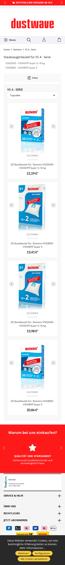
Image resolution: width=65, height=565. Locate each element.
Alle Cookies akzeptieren (33, 558)
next (60, 2)
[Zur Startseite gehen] (32, 23)
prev (5, 2)
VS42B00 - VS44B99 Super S (21, 67)
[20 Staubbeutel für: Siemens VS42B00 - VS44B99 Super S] (32, 207)
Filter (35, 77)
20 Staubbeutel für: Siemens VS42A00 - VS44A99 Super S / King (33, 166)
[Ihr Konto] (44, 40)
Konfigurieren (42, 553)
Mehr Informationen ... (33, 548)
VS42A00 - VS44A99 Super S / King (25, 63)
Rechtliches (12, 513)
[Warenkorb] (59, 40)
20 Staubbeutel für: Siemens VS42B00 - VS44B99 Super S (32, 245)
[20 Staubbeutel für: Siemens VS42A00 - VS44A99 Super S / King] (32, 128)
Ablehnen (23, 553)
